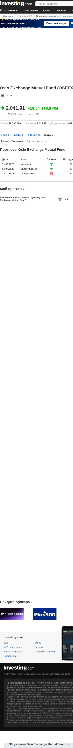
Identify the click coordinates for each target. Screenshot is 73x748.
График (18, 134)
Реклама (39, 647)
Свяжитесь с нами (45, 651)
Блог (6, 642)
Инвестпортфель (13, 651)
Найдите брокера (15, 602)
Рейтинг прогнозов (36, 141)
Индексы (8, 16)
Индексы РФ (25, 16)
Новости (61, 10)
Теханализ (33, 134)
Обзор (4, 134)
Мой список (31, 10)
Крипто (47, 10)
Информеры (11, 656)
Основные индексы (47, 16)
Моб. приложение (13, 647)
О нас (38, 642)
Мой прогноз (11, 189)
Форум (4, 141)
